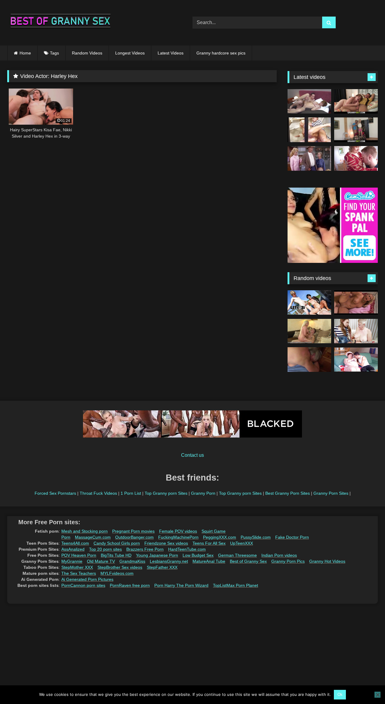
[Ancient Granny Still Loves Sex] (309, 359)
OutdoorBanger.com (134, 537)
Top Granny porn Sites (166, 493)
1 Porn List (131, 493)
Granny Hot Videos (327, 561)
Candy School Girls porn (117, 543)
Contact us (192, 455)
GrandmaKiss (132, 561)
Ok (340, 694)
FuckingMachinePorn (178, 537)
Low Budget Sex (198, 555)
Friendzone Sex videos (166, 543)
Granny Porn (203, 493)
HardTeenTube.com (187, 549)
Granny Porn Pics (288, 561)
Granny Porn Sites (330, 493)
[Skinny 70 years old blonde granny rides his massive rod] (356, 129)
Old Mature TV (101, 561)
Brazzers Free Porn (145, 549)
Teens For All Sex (209, 543)
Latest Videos (170, 53)
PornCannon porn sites (83, 585)
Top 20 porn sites (105, 549)
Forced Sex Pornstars (55, 493)
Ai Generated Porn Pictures (87, 579)
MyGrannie (71, 561)
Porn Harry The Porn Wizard (181, 585)
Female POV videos (178, 531)
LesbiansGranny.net (169, 561)
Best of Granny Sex (248, 561)
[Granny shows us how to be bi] (309, 302)
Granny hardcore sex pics (220, 53)
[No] (377, 695)
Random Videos (87, 53)
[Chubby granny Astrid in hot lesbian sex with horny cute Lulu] (356, 331)
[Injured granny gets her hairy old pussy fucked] (356, 101)
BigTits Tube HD (116, 555)
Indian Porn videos (279, 555)
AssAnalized (73, 549)
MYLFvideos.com (117, 573)
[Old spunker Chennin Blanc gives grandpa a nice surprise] (356, 302)
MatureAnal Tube (208, 561)
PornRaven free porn (130, 585)
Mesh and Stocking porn (84, 531)
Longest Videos (130, 53)
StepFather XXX (162, 567)
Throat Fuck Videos (98, 493)
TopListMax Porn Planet (235, 585)
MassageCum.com (93, 537)
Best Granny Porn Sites (287, 493)
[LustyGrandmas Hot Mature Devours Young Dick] (309, 331)
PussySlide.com (256, 537)
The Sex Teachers (78, 573)
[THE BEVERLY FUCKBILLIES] (309, 158)
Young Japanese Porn (157, 555)
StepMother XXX (77, 567)
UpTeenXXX (241, 543)
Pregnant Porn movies (133, 531)
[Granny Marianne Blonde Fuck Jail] (309, 129)
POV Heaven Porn (78, 555)
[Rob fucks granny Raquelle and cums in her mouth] (309, 101)
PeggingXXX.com (219, 537)
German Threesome (237, 555)
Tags (54, 53)
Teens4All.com (75, 543)
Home (25, 53)
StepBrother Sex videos (119, 567)
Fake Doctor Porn (292, 537)
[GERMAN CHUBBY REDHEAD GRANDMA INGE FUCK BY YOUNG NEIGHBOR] (356, 359)
